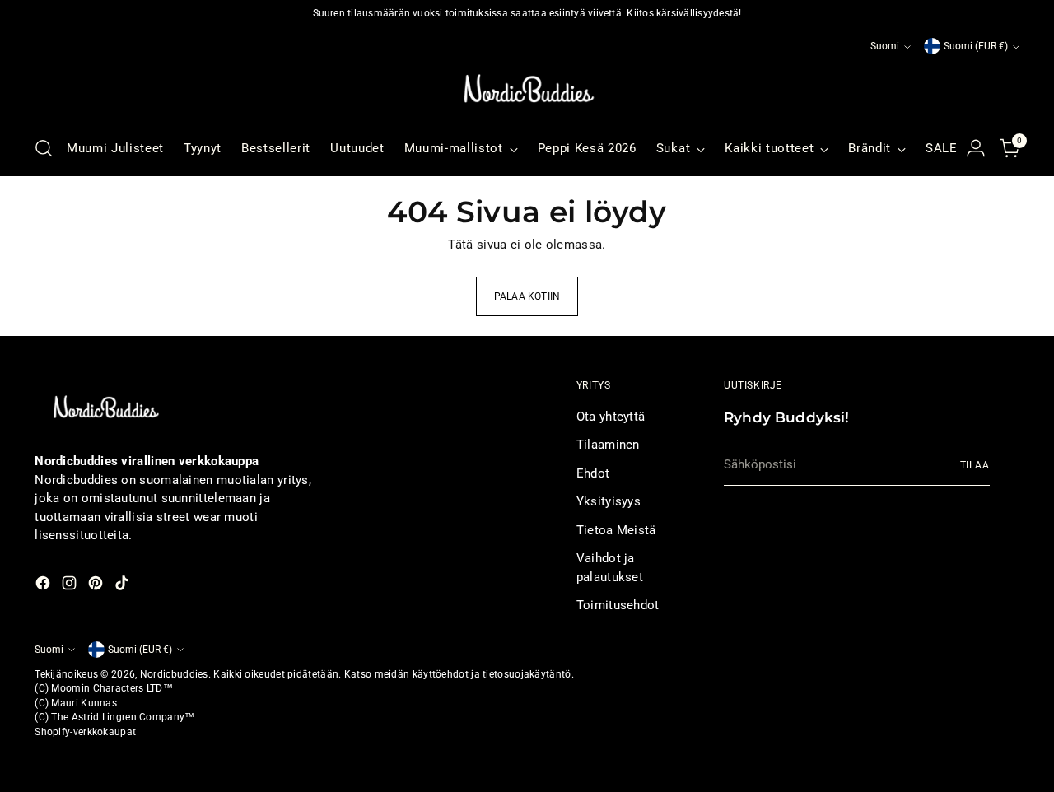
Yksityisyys (608, 501)
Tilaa (975, 465)
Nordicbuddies (174, 674)
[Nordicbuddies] (527, 89)
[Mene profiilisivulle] (975, 148)
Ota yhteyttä (611, 416)
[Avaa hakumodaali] (43, 148)
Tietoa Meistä (616, 530)
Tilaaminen (608, 444)
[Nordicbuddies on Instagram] (71, 586)
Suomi (884, 46)
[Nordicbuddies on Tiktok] (123, 586)
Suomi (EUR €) (976, 46)
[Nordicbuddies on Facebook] (44, 586)
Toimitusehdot (618, 605)
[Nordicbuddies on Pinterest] (97, 586)
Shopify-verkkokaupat (85, 732)
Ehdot (593, 473)
